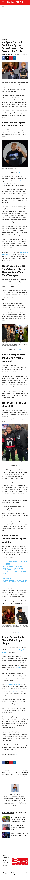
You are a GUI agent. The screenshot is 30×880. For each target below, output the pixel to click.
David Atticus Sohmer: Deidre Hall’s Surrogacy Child (18, 827)
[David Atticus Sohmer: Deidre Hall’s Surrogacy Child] (6, 827)
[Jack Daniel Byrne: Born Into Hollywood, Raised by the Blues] (6, 835)
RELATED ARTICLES (8, 813)
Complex (16, 483)
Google (19, 349)
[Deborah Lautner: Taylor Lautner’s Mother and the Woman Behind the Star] (6, 819)
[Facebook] (3, 58)
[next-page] (5, 841)
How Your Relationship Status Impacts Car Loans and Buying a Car (21, 774)
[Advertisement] (15, 23)
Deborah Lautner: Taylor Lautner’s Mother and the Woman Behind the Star (18, 819)
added (15, 691)
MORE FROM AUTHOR (21, 813)
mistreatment (18, 667)
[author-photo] (15, 792)
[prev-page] (3, 841)
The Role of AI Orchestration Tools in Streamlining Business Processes (8, 775)
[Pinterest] (11, 58)
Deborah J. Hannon (7, 54)
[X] (7, 58)
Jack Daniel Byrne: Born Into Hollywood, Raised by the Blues (19, 835)
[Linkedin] (14, 58)
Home (3, 6)
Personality (8, 6)
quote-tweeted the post (13, 684)
